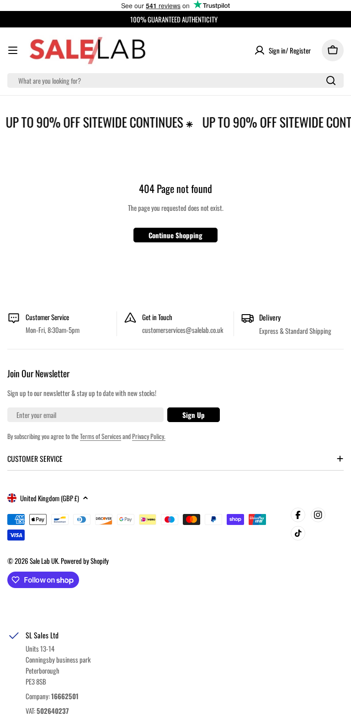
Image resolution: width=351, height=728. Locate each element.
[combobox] (175, 80)
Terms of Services (100, 436)
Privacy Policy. (148, 436)
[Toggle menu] (12, 50)
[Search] (330, 80)
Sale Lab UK (44, 561)
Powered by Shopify (85, 561)
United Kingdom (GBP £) (49, 498)
